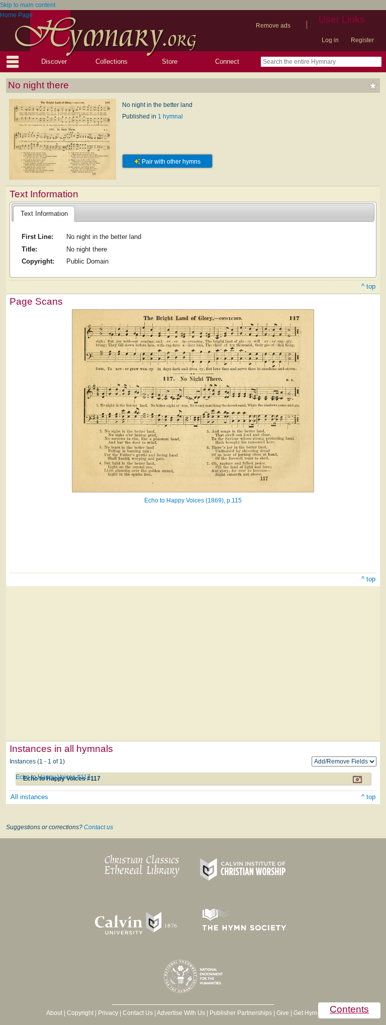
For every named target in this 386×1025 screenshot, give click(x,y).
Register (362, 40)
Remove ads (273, 25)
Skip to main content (27, 5)
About (54, 1012)
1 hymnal (170, 116)
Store (169, 61)
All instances (29, 797)
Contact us (98, 827)
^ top (368, 286)
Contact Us (138, 1012)
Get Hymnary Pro (317, 1012)
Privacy (108, 1012)
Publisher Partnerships (241, 1012)
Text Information (44, 213)
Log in (330, 40)
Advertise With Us (181, 1012)
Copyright (80, 1012)
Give (282, 1012)
